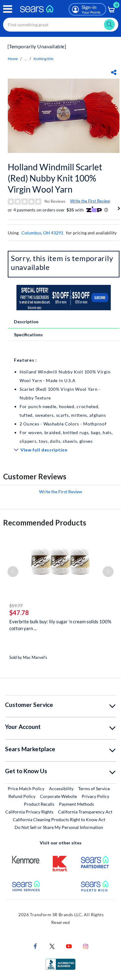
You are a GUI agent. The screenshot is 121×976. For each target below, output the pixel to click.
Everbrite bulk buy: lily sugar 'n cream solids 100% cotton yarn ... (60, 625)
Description (26, 321)
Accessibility (61, 788)
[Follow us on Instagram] (85, 945)
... (25, 58)
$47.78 (19, 612)
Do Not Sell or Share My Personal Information (59, 827)
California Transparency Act (85, 811)
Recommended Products (44, 522)
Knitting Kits (43, 58)
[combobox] (60, 25)
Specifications (28, 334)
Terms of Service (94, 788)
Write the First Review (90, 200)
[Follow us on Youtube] (69, 945)
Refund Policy (21, 796)
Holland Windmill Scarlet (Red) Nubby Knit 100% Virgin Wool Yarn (55, 178)
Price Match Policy (26, 788)
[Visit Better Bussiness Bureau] (60, 963)
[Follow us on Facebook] (35, 945)
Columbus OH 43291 (42, 232)
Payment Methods (76, 804)
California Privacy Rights (29, 811)
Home (13, 58)
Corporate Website (59, 796)
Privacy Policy (95, 796)
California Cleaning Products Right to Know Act (59, 819)
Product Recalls (39, 804)
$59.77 (16, 605)
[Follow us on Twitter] (52, 945)
